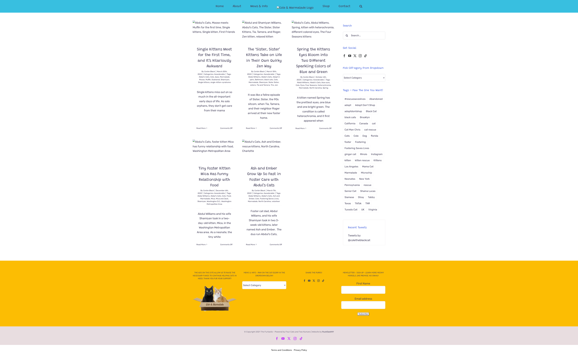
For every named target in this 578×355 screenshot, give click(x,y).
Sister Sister (274, 82)
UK (362, 209)
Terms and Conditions (281, 350)
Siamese (349, 197)
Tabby (371, 197)
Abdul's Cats (204, 77)
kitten (348, 160)
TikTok (358, 203)
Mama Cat (367, 166)
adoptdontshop (353, 111)
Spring (325, 88)
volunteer (276, 201)
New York (364, 178)
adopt (348, 105)
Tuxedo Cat (351, 209)
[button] (348, 6)
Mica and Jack (222, 199)
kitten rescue (362, 160)
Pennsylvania (352, 185)
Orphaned (216, 80)
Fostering (360, 142)
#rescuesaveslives (355, 99)
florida (374, 135)
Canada (363, 123)
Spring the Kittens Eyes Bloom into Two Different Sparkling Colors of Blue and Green (313, 61)
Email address (363, 298)
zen (276, 85)
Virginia (372, 209)
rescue (367, 185)
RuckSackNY (328, 332)
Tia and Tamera (263, 85)
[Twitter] (354, 55)
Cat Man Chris (352, 129)
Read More (201, 128)
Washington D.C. (214, 201)
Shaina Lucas (367, 191)
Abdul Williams (254, 77)
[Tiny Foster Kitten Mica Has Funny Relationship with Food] (214, 150)
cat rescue (370, 129)
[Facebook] (344, 55)
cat (374, 123)
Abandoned (376, 99)
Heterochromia (324, 85)
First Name (363, 283)
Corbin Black (209, 71)
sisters (253, 85)
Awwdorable (219, 74)
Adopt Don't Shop (365, 105)
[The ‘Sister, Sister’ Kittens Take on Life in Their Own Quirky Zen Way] (264, 31)
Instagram (376, 154)
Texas (348, 203)
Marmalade (225, 77)
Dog (364, 135)
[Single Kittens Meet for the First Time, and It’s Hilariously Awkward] (214, 31)
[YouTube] (349, 55)
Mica (213, 199)
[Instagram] (360, 55)
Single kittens (204, 82)
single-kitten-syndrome (220, 82)
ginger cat (350, 154)
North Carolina (315, 88)
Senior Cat (350, 191)
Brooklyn (365, 117)
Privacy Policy (300, 350)
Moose (202, 80)
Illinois (363, 154)
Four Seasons (311, 85)
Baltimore (259, 80)
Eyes (302, 85)
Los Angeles (351, 166)
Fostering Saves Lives (269, 199)
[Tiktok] (365, 55)
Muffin (208, 80)
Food (229, 196)
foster (348, 142)
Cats (347, 135)
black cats (268, 80)
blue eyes (326, 82)
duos (217, 77)
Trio (272, 85)
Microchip (366, 172)
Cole (212, 77)
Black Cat (371, 111)
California (350, 123)
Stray (361, 197)
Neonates (350, 178)
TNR (367, 203)
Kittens (378, 160)
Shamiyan (225, 80)
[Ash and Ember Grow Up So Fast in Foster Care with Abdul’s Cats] (264, 150)
